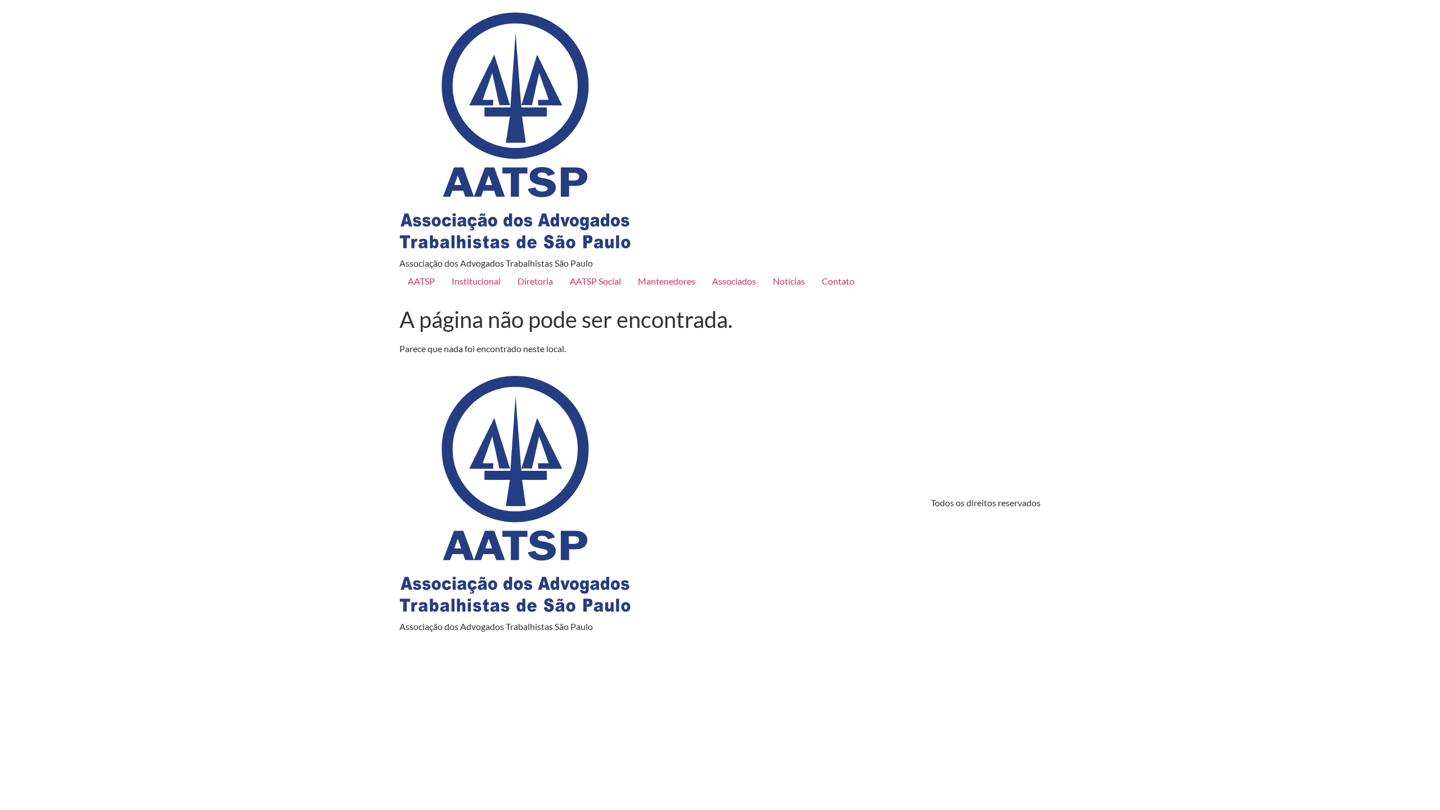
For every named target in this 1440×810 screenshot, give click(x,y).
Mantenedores (666, 281)
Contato (838, 281)
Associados (734, 281)
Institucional (476, 281)
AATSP (421, 281)
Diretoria (535, 281)
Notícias (789, 281)
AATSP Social (595, 281)
